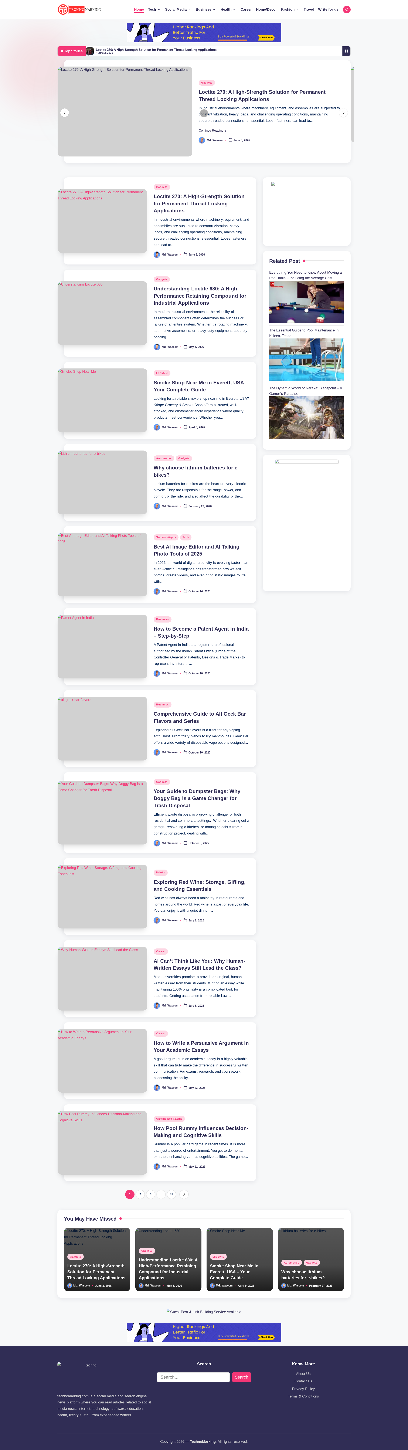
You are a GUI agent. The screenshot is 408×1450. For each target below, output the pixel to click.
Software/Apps (166, 537)
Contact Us (303, 1381)
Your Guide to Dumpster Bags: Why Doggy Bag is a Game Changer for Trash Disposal (197, 798)
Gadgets (206, 82)
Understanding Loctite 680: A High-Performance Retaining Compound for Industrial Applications (200, 296)
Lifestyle (162, 373)
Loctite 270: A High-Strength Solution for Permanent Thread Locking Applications (156, 49)
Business (162, 619)
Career (161, 951)
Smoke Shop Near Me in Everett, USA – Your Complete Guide (234, 1272)
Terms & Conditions (303, 1396)
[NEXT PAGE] (184, 1194)
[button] (212, 131)
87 (171, 1194)
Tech (186, 537)
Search (241, 1377)
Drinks (160, 872)
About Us (303, 1374)
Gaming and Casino (169, 1118)
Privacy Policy (303, 1389)
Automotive (164, 458)
